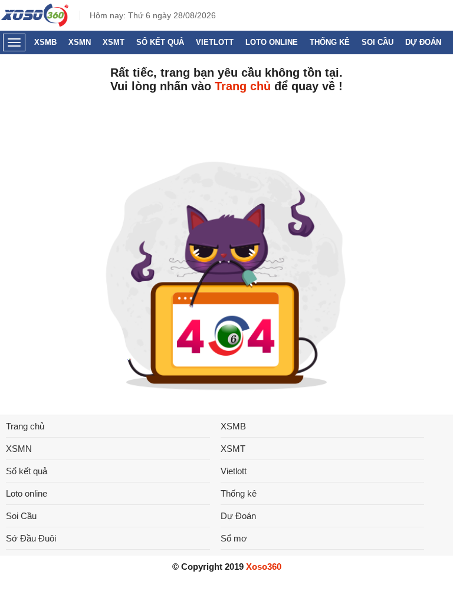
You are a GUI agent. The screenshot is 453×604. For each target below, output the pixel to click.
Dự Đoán (423, 42)
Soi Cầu (377, 42)
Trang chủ (243, 86)
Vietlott (215, 42)
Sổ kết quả (160, 42)
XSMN (79, 42)
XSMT (113, 42)
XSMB (45, 42)
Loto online (271, 42)
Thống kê (330, 42)
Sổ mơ (234, 538)
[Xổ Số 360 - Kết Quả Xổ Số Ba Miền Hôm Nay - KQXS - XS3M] (35, 24)
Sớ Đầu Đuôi (31, 538)
